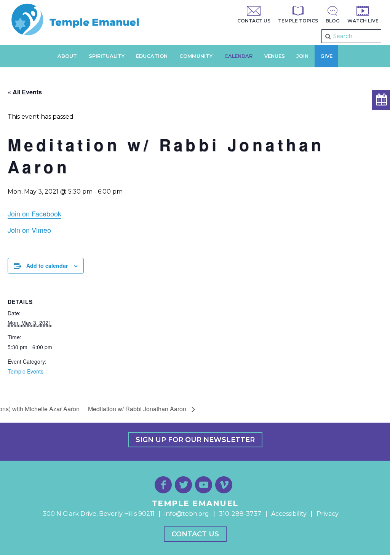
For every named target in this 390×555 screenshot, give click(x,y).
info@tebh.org (187, 513)
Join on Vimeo (29, 230)
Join (302, 56)
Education (152, 56)
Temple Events (25, 371)
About (67, 56)
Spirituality (107, 56)
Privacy (327, 513)
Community (196, 56)
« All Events (25, 91)
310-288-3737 (240, 513)
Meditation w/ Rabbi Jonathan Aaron (138, 408)
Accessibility (289, 513)
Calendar (238, 56)
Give (326, 56)
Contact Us (195, 534)
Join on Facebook (34, 213)
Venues (274, 56)
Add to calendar (47, 265)
